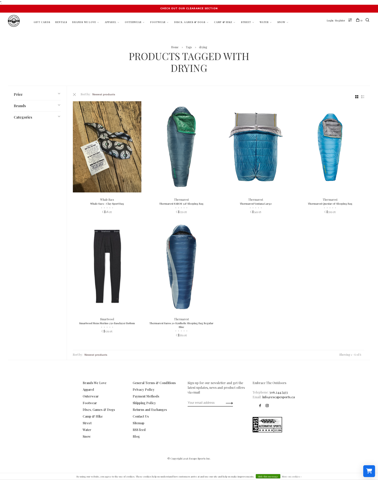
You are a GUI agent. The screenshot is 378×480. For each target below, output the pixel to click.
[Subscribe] (228, 402)
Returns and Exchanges (150, 410)
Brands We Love (84, 22)
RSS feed (139, 430)
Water (264, 22)
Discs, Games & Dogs (190, 22)
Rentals (61, 22)
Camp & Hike (223, 22)
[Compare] (350, 20)
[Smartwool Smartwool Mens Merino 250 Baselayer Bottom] (107, 267)
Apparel (110, 22)
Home (175, 47)
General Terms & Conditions (154, 383)
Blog (136, 436)
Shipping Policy (144, 403)
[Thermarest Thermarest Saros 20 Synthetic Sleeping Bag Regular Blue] (181, 267)
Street (246, 22)
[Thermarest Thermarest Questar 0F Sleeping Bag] (330, 147)
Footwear (158, 22)
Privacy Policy (144, 389)
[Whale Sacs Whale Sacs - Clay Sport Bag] (107, 147)
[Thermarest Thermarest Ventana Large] (255, 147)
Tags (189, 47)
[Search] (368, 20)
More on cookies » (292, 476)
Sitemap (138, 423)
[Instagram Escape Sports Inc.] (267, 406)
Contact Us (141, 416)
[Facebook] (260, 406)
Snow (281, 22)
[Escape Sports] (267, 431)
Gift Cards (42, 22)
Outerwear (133, 22)
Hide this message (268, 476)
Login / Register (336, 20)
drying (203, 47)
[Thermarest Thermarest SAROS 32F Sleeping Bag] (181, 147)
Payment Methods (146, 396)
